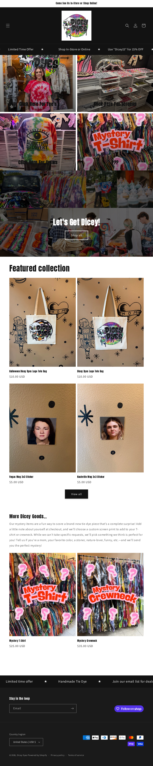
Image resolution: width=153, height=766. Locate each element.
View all (76, 494)
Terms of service (76, 755)
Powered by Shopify (37, 755)
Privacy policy (58, 755)
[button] (8, 26)
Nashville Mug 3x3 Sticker (91, 477)
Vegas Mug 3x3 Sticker (21, 477)
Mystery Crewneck (87, 641)
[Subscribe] (72, 708)
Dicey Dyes (22, 755)
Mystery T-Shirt (17, 641)
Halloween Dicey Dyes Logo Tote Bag (28, 371)
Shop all (76, 235)
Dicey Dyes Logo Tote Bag (90, 371)
